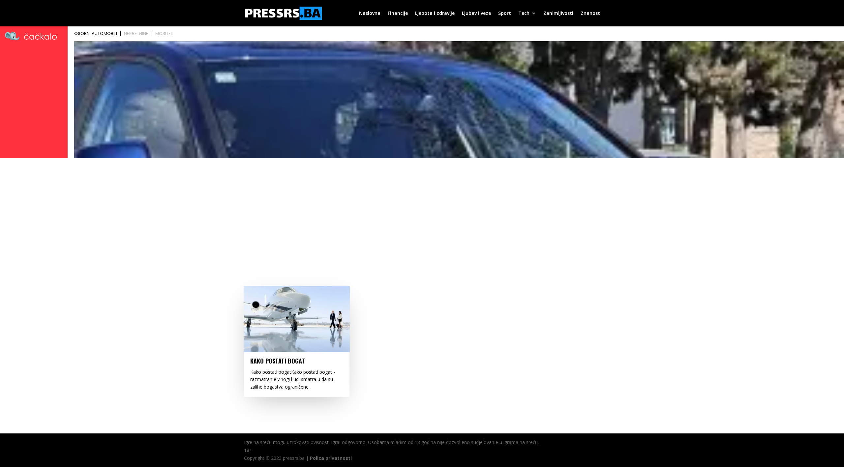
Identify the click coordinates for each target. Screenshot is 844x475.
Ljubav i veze (476, 13)
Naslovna (369, 13)
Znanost (590, 13)
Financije (398, 13)
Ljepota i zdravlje (435, 13)
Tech (523, 13)
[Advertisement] (422, 210)
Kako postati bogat (277, 361)
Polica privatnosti (331, 458)
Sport (504, 13)
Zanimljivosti (558, 13)
